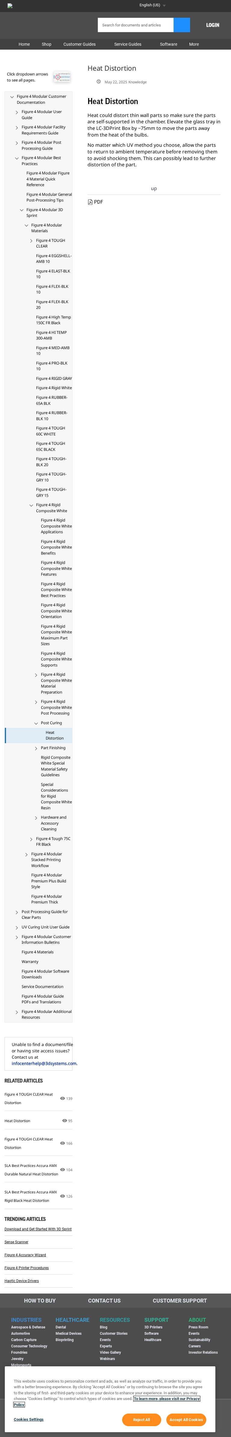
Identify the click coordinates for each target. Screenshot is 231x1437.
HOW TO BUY (40, 1300)
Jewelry (17, 1359)
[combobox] (143, 25)
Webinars (107, 1359)
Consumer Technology (29, 1346)
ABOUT (197, 1320)
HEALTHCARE (72, 1320)
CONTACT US (104, 1300)
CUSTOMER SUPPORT (180, 1300)
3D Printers (153, 1327)
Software (151, 1333)
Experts (106, 1346)
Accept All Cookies (186, 1419)
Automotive (20, 1333)
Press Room (198, 1327)
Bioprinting (65, 1340)
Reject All (141, 1419)
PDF (98, 202)
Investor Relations (203, 1352)
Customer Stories (114, 1333)
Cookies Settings (29, 1419)
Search (182, 25)
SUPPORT (156, 1320)
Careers (195, 1346)
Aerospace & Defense (28, 1327)
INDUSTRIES (26, 1320)
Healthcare (152, 1340)
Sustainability (199, 1340)
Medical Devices (69, 1333)
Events (105, 1340)
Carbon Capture (23, 1340)
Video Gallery (110, 1352)
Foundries (19, 1352)
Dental (61, 1327)
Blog (103, 1327)
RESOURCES (115, 1320)
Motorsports (21, 1365)
